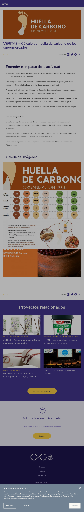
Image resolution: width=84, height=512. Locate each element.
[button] (80, 488)
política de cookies (33, 496)
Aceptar (75, 506)
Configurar (10, 506)
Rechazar (26, 505)
